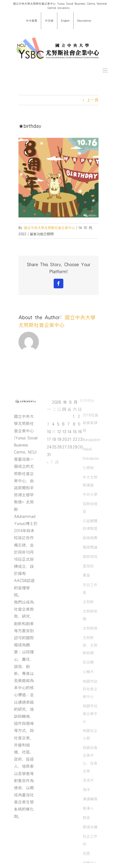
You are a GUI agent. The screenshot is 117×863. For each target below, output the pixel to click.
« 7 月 (53, 462)
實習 (86, 575)
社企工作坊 (90, 840)
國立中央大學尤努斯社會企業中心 (49, 227)
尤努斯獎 (90, 628)
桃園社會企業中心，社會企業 (90, 759)
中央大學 (90, 494)
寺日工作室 (90, 588)
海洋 (86, 789)
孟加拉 (88, 566)
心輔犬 (88, 671)
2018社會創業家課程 (90, 422)
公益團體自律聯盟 (90, 524)
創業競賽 (90, 538)
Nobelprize (91, 458)
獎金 (86, 817)
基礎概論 (90, 547)
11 (53, 432)
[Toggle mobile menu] (105, 70)
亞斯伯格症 (90, 507)
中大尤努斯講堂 (90, 481)
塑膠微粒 (90, 556)
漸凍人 (88, 808)
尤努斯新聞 (90, 615)
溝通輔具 (90, 799)
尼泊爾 (88, 662)
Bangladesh (91, 439)
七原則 (88, 467)
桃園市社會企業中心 (90, 713)
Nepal (87, 449)
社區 (86, 853)
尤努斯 (88, 602)
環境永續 (90, 827)
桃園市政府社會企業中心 (90, 689)
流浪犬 (88, 780)
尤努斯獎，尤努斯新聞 (90, 645)
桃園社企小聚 (90, 734)
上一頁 (93, 100)
